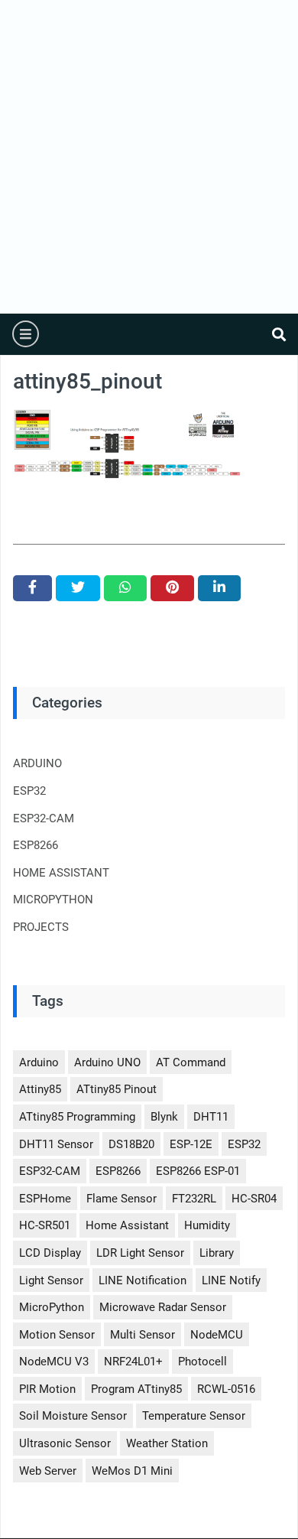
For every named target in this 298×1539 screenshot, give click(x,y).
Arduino (39, 1062)
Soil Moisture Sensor (73, 1416)
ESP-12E (191, 1144)
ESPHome (45, 1198)
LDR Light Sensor (140, 1253)
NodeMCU (216, 1335)
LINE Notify (231, 1280)
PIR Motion (47, 1389)
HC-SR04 (254, 1198)
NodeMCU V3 (54, 1361)
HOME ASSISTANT (61, 873)
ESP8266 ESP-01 (198, 1171)
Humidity (207, 1225)
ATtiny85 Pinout (116, 1089)
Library (216, 1253)
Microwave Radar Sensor (162, 1307)
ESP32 (29, 791)
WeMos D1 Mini (132, 1471)
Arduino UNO (107, 1062)
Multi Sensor (142, 1335)
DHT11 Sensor (56, 1144)
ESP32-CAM (43, 818)
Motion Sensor (57, 1335)
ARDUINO (37, 763)
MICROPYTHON (53, 899)
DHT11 (210, 1117)
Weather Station (167, 1443)
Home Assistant (127, 1225)
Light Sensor (51, 1280)
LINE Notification (142, 1280)
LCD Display (50, 1253)
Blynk (164, 1117)
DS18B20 (131, 1144)
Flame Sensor (121, 1198)
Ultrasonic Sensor (65, 1443)
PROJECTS (41, 927)
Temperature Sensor (193, 1416)
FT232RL (194, 1198)
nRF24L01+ (133, 1361)
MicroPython (51, 1307)
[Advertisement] (149, 157)
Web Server (47, 1471)
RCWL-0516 (226, 1389)
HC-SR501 (44, 1225)
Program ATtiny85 (136, 1389)
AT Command (190, 1062)
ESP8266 (35, 845)
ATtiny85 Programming (77, 1117)
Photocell (202, 1361)
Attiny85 (40, 1089)
